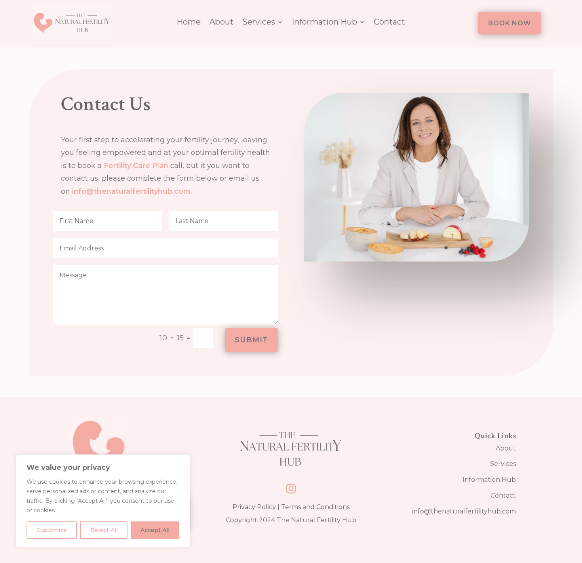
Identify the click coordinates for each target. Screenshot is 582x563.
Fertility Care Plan (136, 165)
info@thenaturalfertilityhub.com (464, 511)
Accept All (155, 530)
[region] (103, 500)
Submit (251, 340)
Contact (389, 23)
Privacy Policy (254, 507)
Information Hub (324, 23)
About (221, 23)
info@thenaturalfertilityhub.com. (133, 191)
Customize (51, 530)
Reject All (104, 530)
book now (509, 23)
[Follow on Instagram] (291, 488)
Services (258, 23)
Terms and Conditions (315, 507)
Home (189, 23)
